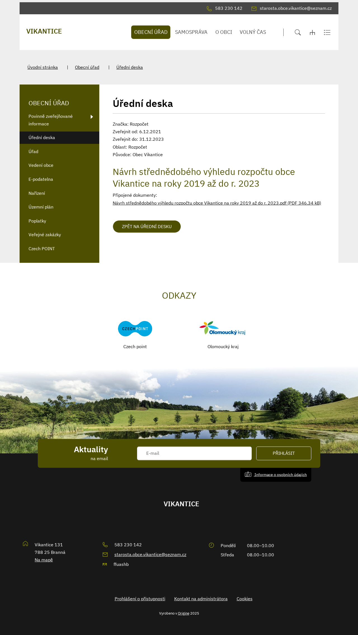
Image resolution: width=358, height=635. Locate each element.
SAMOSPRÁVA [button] (191, 32)
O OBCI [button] (223, 32)
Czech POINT (42, 248)
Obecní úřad (87, 67)
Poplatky (37, 221)
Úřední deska (129, 67)
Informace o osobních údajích (280, 474)
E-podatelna (41, 179)
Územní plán (41, 207)
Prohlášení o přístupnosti (140, 598)
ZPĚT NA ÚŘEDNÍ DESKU (147, 226)
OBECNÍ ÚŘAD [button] (151, 32)
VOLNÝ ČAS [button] (253, 32)
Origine (183, 613)
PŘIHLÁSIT (284, 453)
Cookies (245, 598)
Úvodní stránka (42, 67)
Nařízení (37, 193)
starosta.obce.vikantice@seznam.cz (150, 554)
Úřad (33, 151)
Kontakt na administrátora (201, 598)
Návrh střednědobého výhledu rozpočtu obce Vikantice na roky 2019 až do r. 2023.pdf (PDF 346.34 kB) (217, 203)
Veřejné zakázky (45, 234)
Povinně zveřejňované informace (51, 119)
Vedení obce (41, 165)
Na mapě (44, 560)
